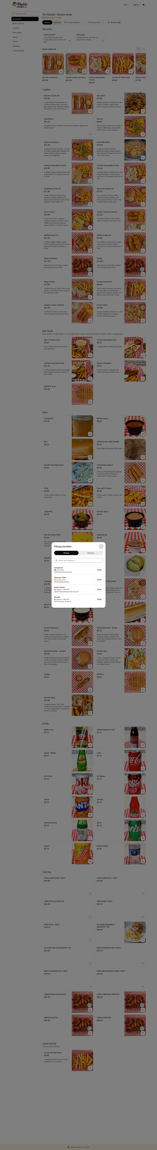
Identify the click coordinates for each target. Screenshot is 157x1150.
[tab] (66, 553)
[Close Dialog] (101, 546)
